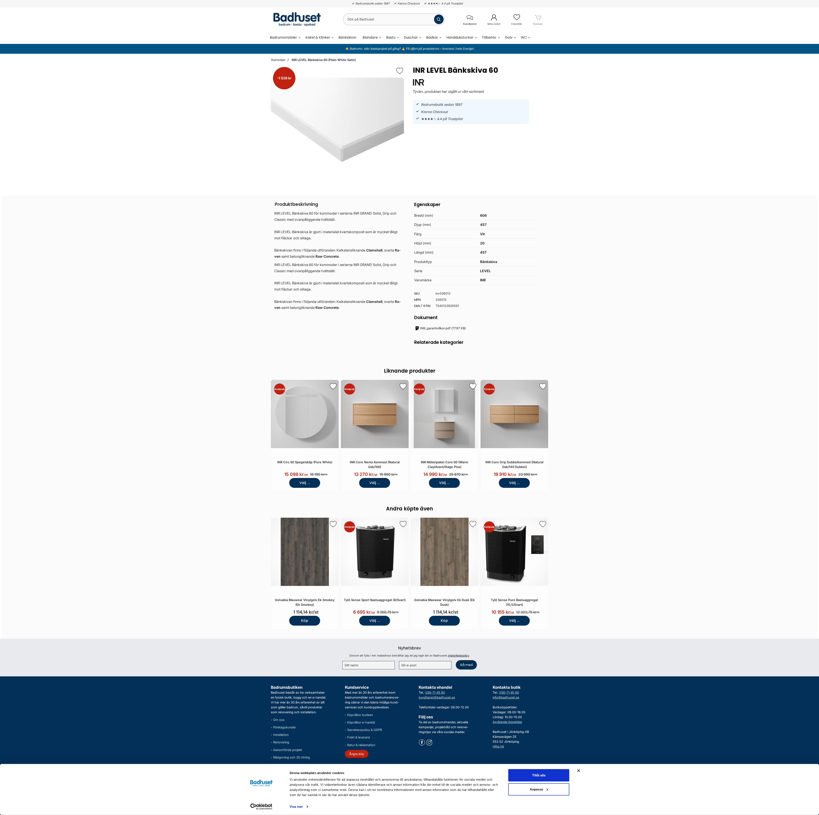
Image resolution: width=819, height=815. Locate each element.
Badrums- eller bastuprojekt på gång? (376, 48)
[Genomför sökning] (439, 19)
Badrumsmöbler (283, 37)
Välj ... (304, 482)
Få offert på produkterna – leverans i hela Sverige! (440, 48)
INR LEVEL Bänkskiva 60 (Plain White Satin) (323, 60)
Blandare (370, 37)
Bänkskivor (347, 37)
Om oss (279, 720)
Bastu (390, 37)
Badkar (432, 37)
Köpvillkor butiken (360, 715)
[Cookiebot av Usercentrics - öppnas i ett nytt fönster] (261, 806)
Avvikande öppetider (507, 722)
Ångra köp (356, 754)
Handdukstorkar (459, 37)
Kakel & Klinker (317, 37)
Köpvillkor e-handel (361, 722)
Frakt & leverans (358, 737)
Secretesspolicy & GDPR (364, 730)
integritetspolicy (458, 655)
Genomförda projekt (287, 750)
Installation (281, 735)
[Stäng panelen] (578, 770)
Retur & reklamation (361, 745)
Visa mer (296, 806)
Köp (304, 620)
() (443, 328)
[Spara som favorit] (333, 386)
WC (524, 37)
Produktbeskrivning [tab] (296, 204)
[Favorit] (399, 71)
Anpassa (536, 789)
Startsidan (278, 60)
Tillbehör (489, 37)
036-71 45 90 (435, 692)
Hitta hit (498, 746)
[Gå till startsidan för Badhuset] (296, 19)
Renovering (281, 742)
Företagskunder (284, 727)
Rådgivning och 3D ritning (291, 757)
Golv (509, 37)
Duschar (411, 37)
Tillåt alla (538, 775)
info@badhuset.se (506, 697)
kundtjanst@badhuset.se (437, 697)
